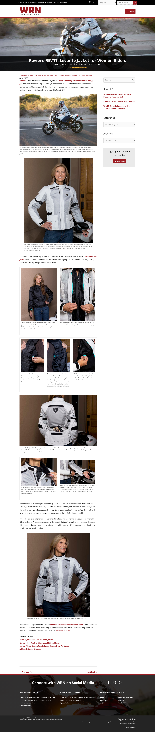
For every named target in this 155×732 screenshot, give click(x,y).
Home (102, 697)
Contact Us (122, 703)
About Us (103, 700)
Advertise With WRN (125, 697)
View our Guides (25, 706)
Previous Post (26, 672)
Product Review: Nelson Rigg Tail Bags (119, 101)
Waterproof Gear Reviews (82, 75)
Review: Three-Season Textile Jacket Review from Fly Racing (44, 646)
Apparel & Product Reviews (30, 75)
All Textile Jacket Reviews (30, 649)
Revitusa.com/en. (63, 631)
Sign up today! (65, 703)
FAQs (101, 703)
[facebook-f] (87, 2)
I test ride (23, 81)
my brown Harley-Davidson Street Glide (66, 624)
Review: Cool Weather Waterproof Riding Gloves (40, 643)
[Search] (135, 3)
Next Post (92, 672)
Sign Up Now (119, 161)
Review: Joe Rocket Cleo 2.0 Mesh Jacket (36, 640)
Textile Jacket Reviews (62, 75)
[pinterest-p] (94, 2)
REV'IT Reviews (47, 75)
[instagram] (90, 2)
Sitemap (121, 700)
